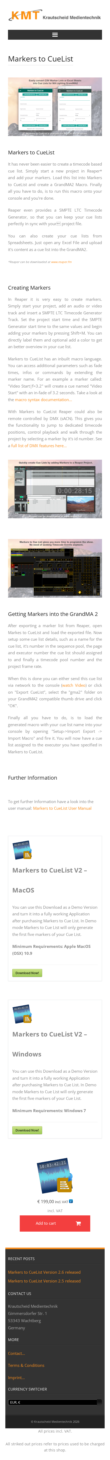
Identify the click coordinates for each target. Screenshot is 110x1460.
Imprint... (16, 1377)
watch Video (73, 685)
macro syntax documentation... (43, 399)
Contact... (16, 1353)
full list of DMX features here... (39, 445)
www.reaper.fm (61, 262)
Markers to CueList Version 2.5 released (44, 1281)
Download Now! (27, 972)
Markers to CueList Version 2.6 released (44, 1272)
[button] (55, 1223)
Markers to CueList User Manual (62, 808)
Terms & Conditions (26, 1365)
